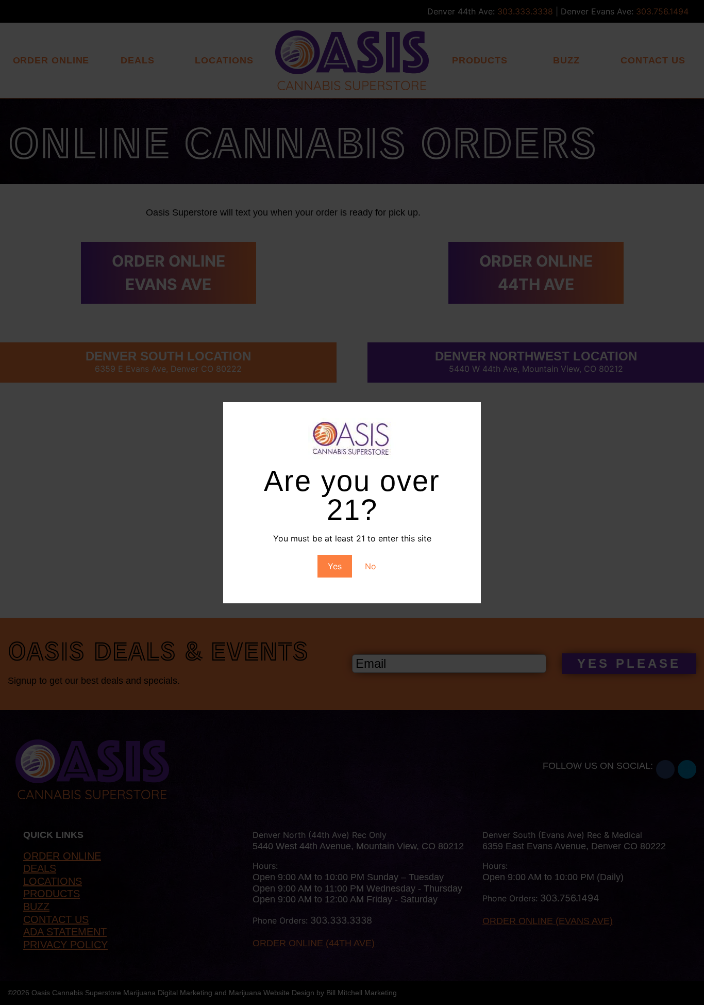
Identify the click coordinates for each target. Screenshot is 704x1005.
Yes (335, 566)
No (370, 566)
